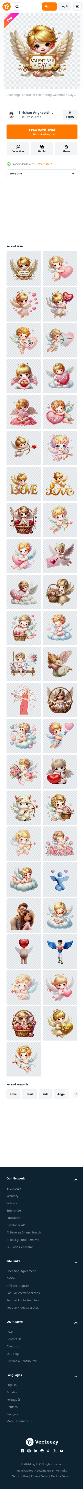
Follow (70, 117)
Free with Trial (42, 132)
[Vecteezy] (6, 6)
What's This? (45, 164)
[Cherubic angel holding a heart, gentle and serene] (24, 1095)
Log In (65, 6)
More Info (16, 173)
